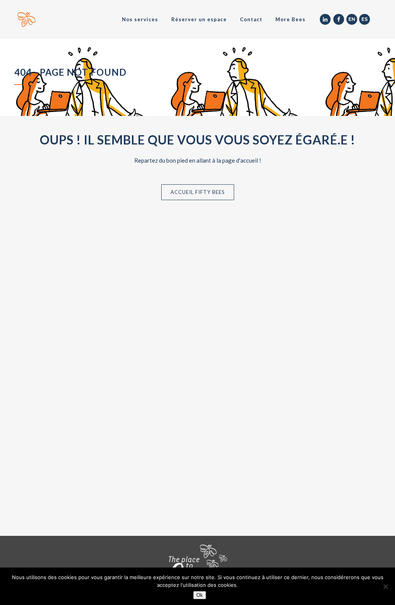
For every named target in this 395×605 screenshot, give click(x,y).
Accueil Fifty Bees (197, 192)
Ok (199, 595)
